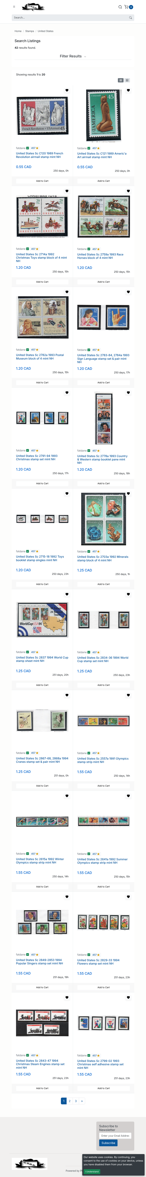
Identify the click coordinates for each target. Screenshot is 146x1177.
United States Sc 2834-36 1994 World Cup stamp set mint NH (102, 659)
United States (45, 31)
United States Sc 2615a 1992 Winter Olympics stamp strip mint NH (40, 860)
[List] (127, 80)
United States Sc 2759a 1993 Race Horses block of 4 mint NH (100, 256)
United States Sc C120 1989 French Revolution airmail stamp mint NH (39, 155)
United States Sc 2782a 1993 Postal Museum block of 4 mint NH (40, 356)
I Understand (92, 1171)
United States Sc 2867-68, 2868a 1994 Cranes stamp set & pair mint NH (42, 760)
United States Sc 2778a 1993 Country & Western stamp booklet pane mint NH (102, 459)
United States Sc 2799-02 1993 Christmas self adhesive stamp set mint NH (100, 1064)
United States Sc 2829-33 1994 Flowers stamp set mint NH (98, 961)
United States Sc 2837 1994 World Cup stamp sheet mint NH (42, 659)
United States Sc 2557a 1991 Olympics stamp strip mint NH (103, 760)
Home (18, 31)
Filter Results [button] (71, 56)
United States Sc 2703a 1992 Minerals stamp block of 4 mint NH (102, 558)
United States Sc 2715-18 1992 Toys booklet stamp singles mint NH (40, 558)
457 (33, 148)
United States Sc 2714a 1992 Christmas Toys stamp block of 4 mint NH (41, 257)
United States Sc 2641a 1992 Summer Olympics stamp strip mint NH (102, 860)
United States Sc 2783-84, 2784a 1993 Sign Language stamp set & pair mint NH (103, 358)
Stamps (29, 31)
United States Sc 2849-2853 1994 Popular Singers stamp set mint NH (39, 961)
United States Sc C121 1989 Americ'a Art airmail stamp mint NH (102, 155)
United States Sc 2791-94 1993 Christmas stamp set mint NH (37, 457)
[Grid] (121, 80)
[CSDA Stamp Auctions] (32, 6)
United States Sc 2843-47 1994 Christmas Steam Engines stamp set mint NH (40, 1064)
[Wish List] (67, 90)
